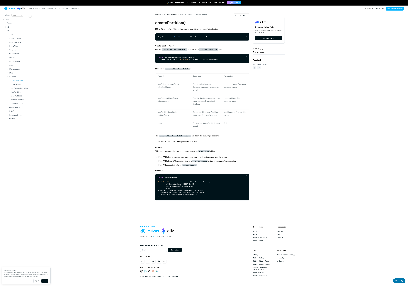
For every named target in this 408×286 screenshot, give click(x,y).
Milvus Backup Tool (261, 264)
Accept (45, 281)
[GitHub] (142, 261)
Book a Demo (380, 8)
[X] (148, 261)
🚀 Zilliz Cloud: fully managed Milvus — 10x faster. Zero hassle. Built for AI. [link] (196, 3)
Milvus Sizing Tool (261, 261)
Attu (255, 255)
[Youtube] (164, 261)
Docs (43, 9)
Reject (37, 281)
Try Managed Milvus (394, 9)
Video (279, 238)
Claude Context (259, 276)
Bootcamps (280, 231)
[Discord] (153, 261)
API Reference (172, 15)
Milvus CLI (257, 258)
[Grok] (149, 271)
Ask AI (397, 281)
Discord (280, 258)
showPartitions (17, 103)
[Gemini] (157, 271)
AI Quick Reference (261, 244)
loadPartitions (16, 96)
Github (279, 261)
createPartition (17, 80)
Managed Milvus (259, 238)
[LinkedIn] (159, 261)
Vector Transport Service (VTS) (260, 268)
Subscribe (175, 250)
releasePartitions (17, 100)
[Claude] (153, 271)
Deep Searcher (258, 272)
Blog (68, 9)
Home (157, 15)
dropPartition (16, 84)
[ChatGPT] (141, 271)
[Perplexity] (145, 271)
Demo (278, 234)
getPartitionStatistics (19, 88)
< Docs (7, 15)
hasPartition (16, 92)
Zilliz (171, 236)
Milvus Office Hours (285, 255)
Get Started (267, 38)
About (9, 23)
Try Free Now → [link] (234, 3)
